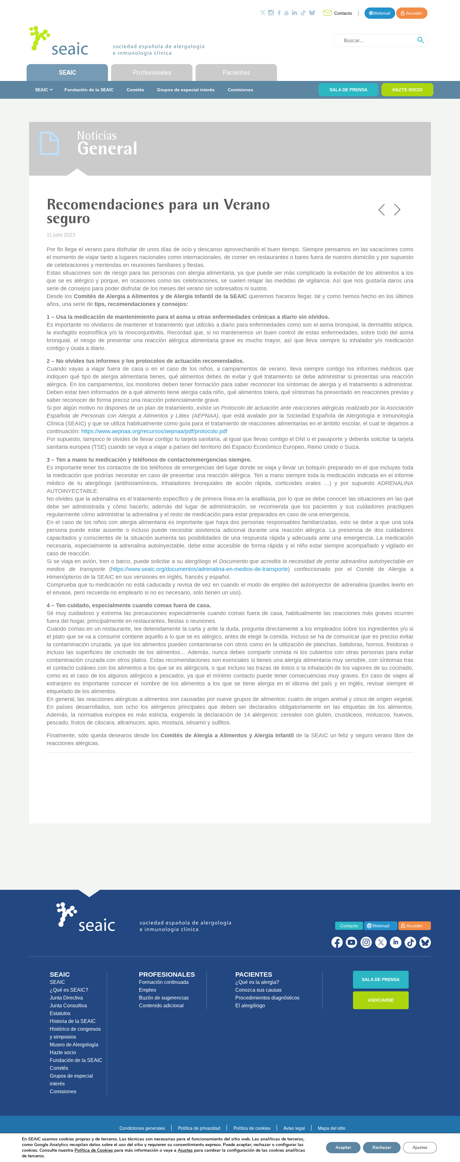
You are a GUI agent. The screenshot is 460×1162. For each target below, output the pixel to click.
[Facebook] (279, 12)
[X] (381, 942)
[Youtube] (286, 12)
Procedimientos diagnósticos (267, 997)
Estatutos (60, 1013)
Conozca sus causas (258, 990)
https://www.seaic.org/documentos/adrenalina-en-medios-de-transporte (199, 569)
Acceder (414, 13)
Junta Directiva (66, 997)
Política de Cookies (93, 1150)
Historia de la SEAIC (73, 1021)
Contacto (343, 13)
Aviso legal (294, 1128)
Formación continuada (164, 982)
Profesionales (152, 72)
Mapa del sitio (331, 1128)
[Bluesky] (312, 12)
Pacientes (236, 72)
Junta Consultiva (68, 1005)
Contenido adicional (161, 1005)
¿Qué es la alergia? (257, 982)
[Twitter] (263, 12)
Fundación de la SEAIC (89, 89)
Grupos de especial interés (186, 89)
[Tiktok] (303, 12)
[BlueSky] (425, 942)
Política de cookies (251, 1128)
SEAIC (67, 72)
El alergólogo (250, 1005)
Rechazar (381, 1147)
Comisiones (240, 89)
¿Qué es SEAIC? (69, 990)
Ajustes (419, 1147)
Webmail (381, 13)
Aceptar (343, 1147)
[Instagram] (271, 12)
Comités (135, 89)
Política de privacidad (199, 1128)
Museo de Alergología (74, 1044)
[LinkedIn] (294, 12)
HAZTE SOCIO (407, 89)
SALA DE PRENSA (348, 89)
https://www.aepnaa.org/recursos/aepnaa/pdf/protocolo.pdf (154, 431)
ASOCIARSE (381, 1000)
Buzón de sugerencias (164, 997)
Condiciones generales (142, 1128)
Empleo (147, 990)
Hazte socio (63, 1052)
